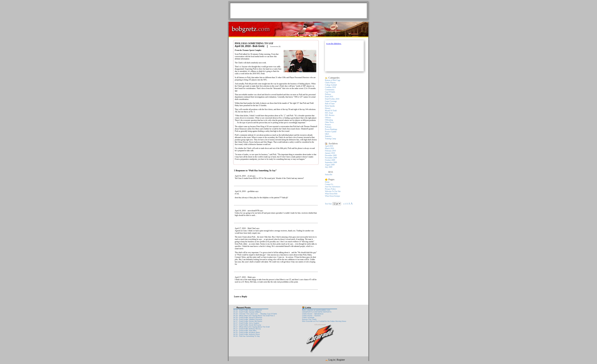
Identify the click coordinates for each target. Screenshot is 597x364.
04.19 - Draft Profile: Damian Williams (247, 312)
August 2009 (330, 165)
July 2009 (328, 167)
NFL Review (330, 115)
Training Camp (330, 139)
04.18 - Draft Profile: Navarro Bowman (247, 317)
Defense (328, 94)
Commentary (329, 90)
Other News (329, 122)
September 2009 (331, 162)
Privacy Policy (330, 189)
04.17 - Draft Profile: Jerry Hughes (246, 323)
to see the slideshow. (333, 43)
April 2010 (329, 146)
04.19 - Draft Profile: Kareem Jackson (247, 310)
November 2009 (331, 158)
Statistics (328, 136)
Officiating (329, 120)
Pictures (328, 125)
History (328, 108)
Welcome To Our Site (333, 191)
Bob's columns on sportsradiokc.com (316, 310)
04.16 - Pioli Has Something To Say (246, 336)
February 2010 (330, 151)
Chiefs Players (330, 83)
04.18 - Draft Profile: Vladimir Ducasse (247, 319)
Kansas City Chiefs (309, 319)
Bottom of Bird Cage (332, 80)
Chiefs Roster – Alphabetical (312, 314)
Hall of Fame (330, 104)
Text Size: (329, 204)
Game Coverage (331, 101)
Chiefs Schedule (308, 317)
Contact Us (329, 184)
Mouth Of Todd (331, 111)
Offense (328, 118)
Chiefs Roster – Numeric (311, 316)
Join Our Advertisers (332, 187)
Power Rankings (331, 129)
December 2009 (331, 155)
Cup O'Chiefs (330, 92)
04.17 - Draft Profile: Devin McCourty (247, 325)
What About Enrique (332, 196)
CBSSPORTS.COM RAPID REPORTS (316, 312)
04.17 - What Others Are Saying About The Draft (251, 327)
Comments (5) (275, 46)
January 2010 (330, 153)
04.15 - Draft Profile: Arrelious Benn (246, 332)
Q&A (327, 134)
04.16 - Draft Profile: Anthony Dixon (246, 334)
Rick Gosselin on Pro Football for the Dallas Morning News (324, 321)
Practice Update (330, 132)
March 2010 (329, 148)
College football (331, 85)
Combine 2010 (330, 87)
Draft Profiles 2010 (332, 99)
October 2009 (330, 160)
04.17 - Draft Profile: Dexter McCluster (247, 321)
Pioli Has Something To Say (254, 43)
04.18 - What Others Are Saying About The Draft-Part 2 (254, 316)
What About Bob (331, 194)
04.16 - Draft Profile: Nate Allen (244, 330)
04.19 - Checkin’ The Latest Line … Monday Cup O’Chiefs (255, 314)
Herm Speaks (330, 106)
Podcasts (328, 127)
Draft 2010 (329, 97)
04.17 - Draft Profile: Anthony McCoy (247, 329)
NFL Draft (329, 113)
